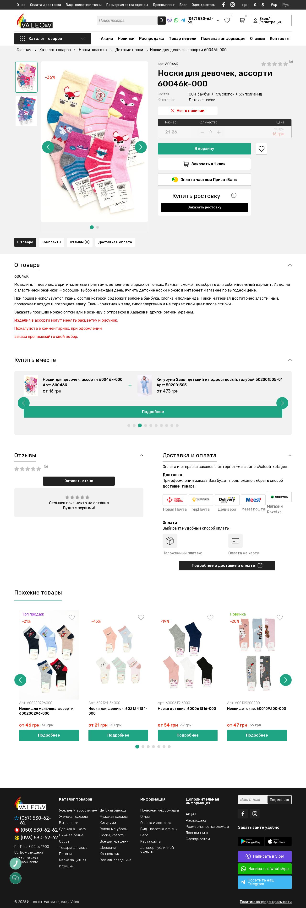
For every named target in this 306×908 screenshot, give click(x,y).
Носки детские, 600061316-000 (187, 708)
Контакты (279, 38)
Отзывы (257, 38)
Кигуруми (108, 823)
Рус (285, 4)
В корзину (204, 148)
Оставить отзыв (79, 481)
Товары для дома (73, 847)
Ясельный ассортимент (79, 810)
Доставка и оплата (115, 242)
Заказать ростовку (204, 207)
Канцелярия (110, 854)
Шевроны (108, 847)
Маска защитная (72, 860)
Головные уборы (113, 829)
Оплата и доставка (45, 5)
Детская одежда (113, 810)
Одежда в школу (72, 829)
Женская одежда (73, 816)
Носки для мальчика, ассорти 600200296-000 (46, 711)
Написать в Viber (268, 856)
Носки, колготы (112, 835)
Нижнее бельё (71, 835)
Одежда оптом (203, 5)
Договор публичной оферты (157, 849)
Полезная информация (223, 38)
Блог (183, 5)
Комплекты (51, 242)
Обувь (64, 841)
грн (245, 4)
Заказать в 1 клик (208, 164)
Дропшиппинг (164, 5)
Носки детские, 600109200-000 (256, 708)
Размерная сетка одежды (127, 5)
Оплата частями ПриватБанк (208, 179)
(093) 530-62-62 (39, 837)
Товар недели (182, 38)
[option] (26, 77)
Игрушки (66, 866)
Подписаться (279, 800)
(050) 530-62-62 (39, 830)
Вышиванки (68, 823)
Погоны (65, 854)
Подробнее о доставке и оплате (223, 565)
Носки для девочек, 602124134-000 (118, 711)
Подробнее (49, 735)
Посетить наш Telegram (261, 882)
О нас (21, 5)
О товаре (25, 242)
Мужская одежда (114, 816)
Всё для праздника (115, 860)
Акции (107, 38)
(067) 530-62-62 (35, 820)
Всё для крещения (115, 841)
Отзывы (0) (80, 242)
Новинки (126, 38)
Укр (274, 4)
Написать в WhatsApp (268, 868)
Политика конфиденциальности (266, 902)
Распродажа (151, 38)
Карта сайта (150, 841)
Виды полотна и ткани (84, 5)
